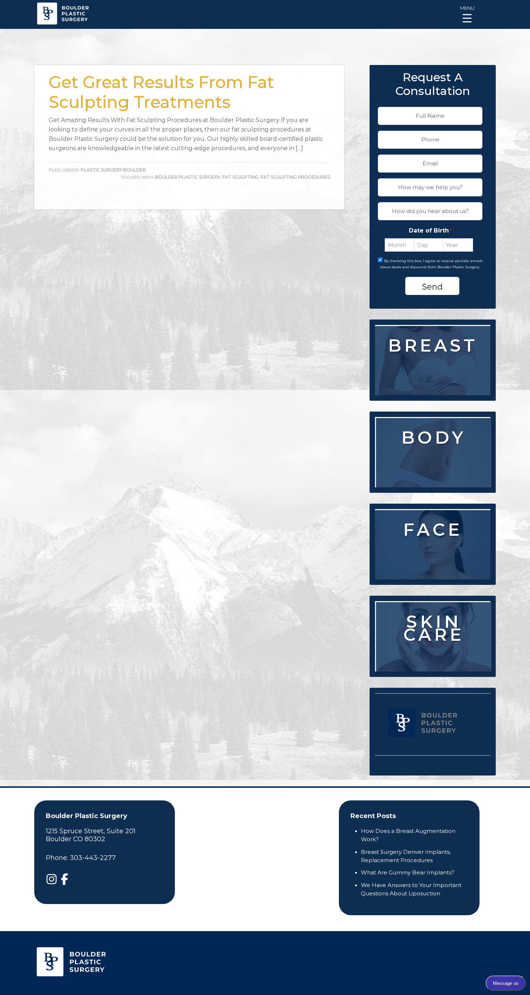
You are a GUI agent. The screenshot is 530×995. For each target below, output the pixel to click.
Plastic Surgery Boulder (113, 170)
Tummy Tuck (435, 462)
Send (432, 287)
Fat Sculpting (240, 177)
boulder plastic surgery (187, 177)
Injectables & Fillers (434, 554)
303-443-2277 (93, 858)
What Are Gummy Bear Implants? (407, 872)
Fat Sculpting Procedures (295, 177)
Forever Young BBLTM (434, 664)
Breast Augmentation (432, 374)
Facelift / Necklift (433, 576)
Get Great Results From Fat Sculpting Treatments (161, 92)
